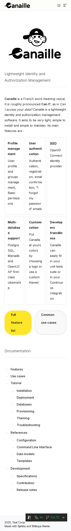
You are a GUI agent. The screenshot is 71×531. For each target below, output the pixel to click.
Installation (24, 391)
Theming (23, 418)
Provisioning (25, 411)
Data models (25, 454)
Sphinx (22, 526)
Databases (24, 404)
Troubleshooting (28, 425)
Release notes (27, 490)
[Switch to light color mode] (59, 5)
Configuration (26, 440)
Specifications (27, 476)
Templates (24, 461)
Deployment (25, 397)
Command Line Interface (34, 447)
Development (20, 468)
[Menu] (65, 5)
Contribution (25, 483)
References (19, 432)
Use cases (18, 376)
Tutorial (16, 383)
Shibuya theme (41, 526)
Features (17, 369)
